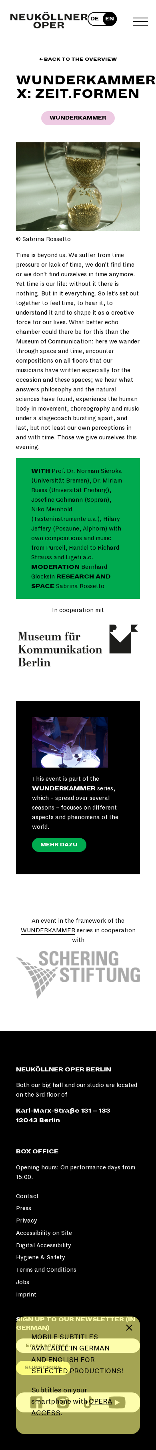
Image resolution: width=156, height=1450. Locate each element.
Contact (27, 1196)
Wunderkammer (78, 118)
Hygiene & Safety (40, 1257)
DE (94, 19)
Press (23, 1208)
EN (109, 19)
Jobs (22, 1282)
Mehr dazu (59, 845)
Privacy (26, 1220)
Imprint (26, 1294)
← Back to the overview (78, 59)
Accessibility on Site (44, 1233)
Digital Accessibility (43, 1245)
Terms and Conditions (46, 1270)
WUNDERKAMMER (48, 930)
